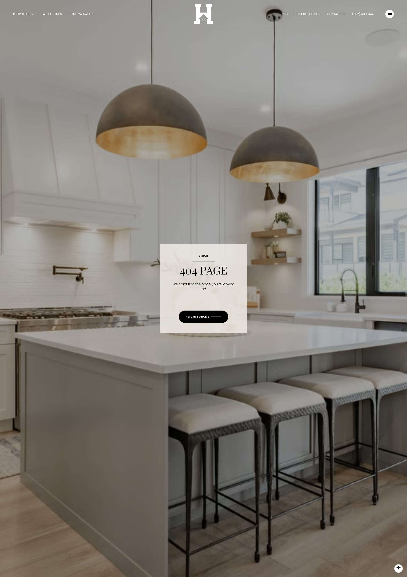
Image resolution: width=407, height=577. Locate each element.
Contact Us (336, 14)
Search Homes (51, 14)
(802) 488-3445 (364, 14)
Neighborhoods (307, 14)
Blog (284, 14)
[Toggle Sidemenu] (389, 14)
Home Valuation (81, 14)
